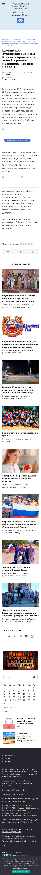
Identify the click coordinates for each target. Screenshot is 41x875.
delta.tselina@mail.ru (20, 15)
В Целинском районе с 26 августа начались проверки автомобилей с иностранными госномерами (20, 344)
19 (14, 697)
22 (29, 697)
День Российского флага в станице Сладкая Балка (16, 568)
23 (34, 697)
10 (4, 694)
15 (29, 694)
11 (9, 694)
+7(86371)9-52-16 (20, 12)
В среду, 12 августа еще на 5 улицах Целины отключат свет (26, 722)
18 (9, 697)
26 (14, 700)
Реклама (6, 759)
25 (10, 700)
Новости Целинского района (17, 140)
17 (4, 697)
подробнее (15, 861)
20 (19, 697)
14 (24, 694)
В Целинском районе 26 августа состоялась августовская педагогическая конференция (18, 298)
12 (14, 694)
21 (24, 697)
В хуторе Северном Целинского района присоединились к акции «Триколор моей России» (19, 524)
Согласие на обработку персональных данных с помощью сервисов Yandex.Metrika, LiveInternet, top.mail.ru (19, 838)
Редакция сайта (9, 756)
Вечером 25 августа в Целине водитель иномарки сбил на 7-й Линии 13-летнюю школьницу (18, 390)
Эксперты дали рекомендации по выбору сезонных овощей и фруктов (20, 478)
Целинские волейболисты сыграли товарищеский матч (26, 737)
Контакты (6, 762)
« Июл (6, 711)
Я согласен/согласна (21, 871)
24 (5, 700)
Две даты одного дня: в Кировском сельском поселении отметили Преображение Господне (20, 613)
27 (19, 700)
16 (34, 694)
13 (19, 694)
